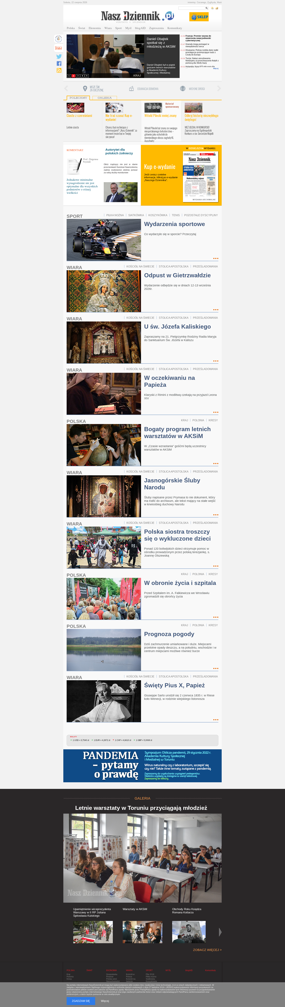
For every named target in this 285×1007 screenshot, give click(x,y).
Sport (118, 28)
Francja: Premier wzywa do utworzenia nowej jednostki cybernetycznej (198, 38)
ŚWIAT (89, 970)
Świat (81, 28)
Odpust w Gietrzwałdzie (177, 275)
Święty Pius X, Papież (174, 685)
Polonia (70, 977)
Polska (71, 28)
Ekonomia (95, 28)
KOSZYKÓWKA (157, 215)
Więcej (215, 68)
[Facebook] (59, 63)
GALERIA (142, 798)
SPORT (75, 216)
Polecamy (78, 98)
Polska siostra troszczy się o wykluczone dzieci (177, 535)
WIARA (74, 267)
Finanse (109, 977)
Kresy (69, 979)
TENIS (176, 215)
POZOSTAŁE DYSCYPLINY (201, 215)
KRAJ (137, 75)
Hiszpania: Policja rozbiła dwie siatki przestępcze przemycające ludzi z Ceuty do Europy (202, 52)
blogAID (140, 28)
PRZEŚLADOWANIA (205, 266)
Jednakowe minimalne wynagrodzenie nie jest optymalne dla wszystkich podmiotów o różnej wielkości (82, 186)
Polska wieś (111, 979)
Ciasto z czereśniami (79, 115)
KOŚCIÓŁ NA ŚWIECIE (140, 266)
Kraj (68, 974)
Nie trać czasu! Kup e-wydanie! (119, 117)
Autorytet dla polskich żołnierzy (119, 151)
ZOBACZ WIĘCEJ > (207, 950)
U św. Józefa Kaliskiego (177, 326)
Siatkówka (150, 979)
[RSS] (59, 70)
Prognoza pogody (169, 634)
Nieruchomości (113, 981)
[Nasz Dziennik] (137, 17)
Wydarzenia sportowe (174, 224)
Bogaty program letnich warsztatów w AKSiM (177, 432)
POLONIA (198, 420)
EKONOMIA (111, 970)
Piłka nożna (151, 977)
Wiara (108, 28)
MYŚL (168, 970)
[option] (93, 89)
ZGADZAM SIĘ (81, 1001)
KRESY (213, 420)
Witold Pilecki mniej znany (160, 115)
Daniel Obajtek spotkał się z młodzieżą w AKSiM (161, 42)
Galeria (105, 98)
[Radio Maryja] (58, 38)
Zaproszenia (156, 28)
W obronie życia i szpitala (180, 583)
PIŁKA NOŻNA (115, 215)
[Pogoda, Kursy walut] (214, 8)
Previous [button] (66, 88)
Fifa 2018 (150, 974)
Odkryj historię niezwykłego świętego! (201, 117)
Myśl (128, 28)
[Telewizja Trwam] (58, 48)
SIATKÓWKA (136, 215)
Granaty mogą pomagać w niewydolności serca (197, 45)
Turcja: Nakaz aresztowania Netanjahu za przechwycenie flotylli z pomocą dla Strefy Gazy (202, 60)
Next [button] (219, 88)
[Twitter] (59, 56)
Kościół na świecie (130, 980)
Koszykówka (151, 981)
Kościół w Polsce (130, 975)
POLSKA (76, 421)
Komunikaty (174, 28)
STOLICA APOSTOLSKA (174, 266)
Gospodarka (111, 974)
